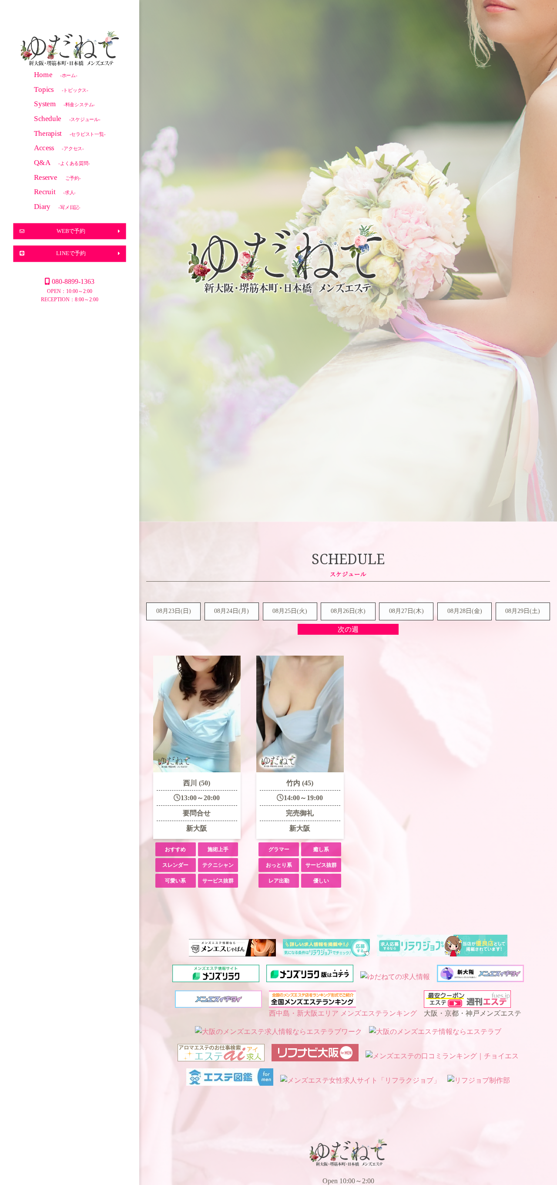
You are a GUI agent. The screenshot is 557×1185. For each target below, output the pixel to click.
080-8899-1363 (73, 281)
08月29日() (522, 611)
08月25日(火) (289, 611)
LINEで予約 (71, 253)
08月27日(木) (406, 611)
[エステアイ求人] (221, 1056)
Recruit (55, 192)
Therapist (70, 133)
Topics (61, 89)
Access (59, 148)
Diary (57, 206)
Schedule (67, 118)
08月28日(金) (464, 611)
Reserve (57, 177)
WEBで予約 (71, 231)
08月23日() (173, 611)
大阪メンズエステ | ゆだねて (69, 49)
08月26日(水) (348, 611)
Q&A (62, 162)
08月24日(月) (231, 611)
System (64, 104)
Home (55, 74)
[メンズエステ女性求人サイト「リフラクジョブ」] (360, 1080)
